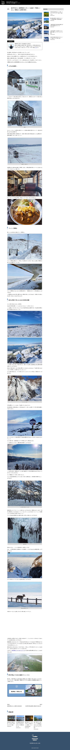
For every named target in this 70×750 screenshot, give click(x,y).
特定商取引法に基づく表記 (35, 743)
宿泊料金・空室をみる (16, 691)
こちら (36, 47)
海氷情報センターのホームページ (18, 650)
